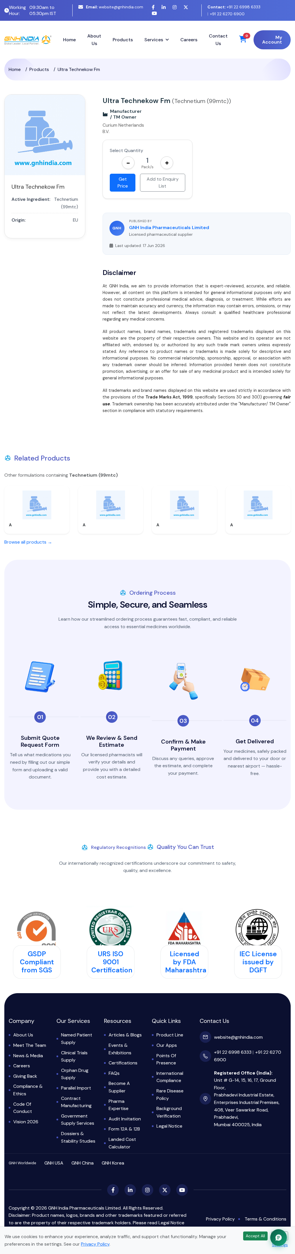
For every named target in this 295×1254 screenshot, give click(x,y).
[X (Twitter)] (186, 7)
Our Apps (166, 1045)
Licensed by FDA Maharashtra (185, 962)
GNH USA (53, 1163)
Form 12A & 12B (124, 1129)
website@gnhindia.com (114, 7)
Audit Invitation (125, 1119)
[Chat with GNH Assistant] (278, 1237)
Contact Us (218, 39)
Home (69, 40)
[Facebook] (153, 7)
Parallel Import (76, 1088)
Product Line (169, 1035)
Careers (188, 40)
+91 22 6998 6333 (233, 7)
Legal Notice (169, 1126)
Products (123, 40)
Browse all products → (28, 542)
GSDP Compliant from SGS (37, 962)
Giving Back (25, 1076)
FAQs (114, 1073)
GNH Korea (113, 1163)
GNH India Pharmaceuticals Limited (169, 227)
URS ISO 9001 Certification (111, 962)
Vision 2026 (25, 1122)
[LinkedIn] (164, 7)
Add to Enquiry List (163, 182)
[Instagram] (175, 7)
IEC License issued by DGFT (258, 962)
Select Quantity (126, 150)
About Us (94, 39)
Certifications (123, 1063)
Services (153, 40)
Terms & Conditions (265, 1219)
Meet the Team (29, 1045)
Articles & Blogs (125, 1035)
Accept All (255, 1235)
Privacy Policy (220, 1219)
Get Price (123, 182)
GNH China (82, 1163)
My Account (272, 39)
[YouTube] (154, 13)
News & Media (28, 1056)
